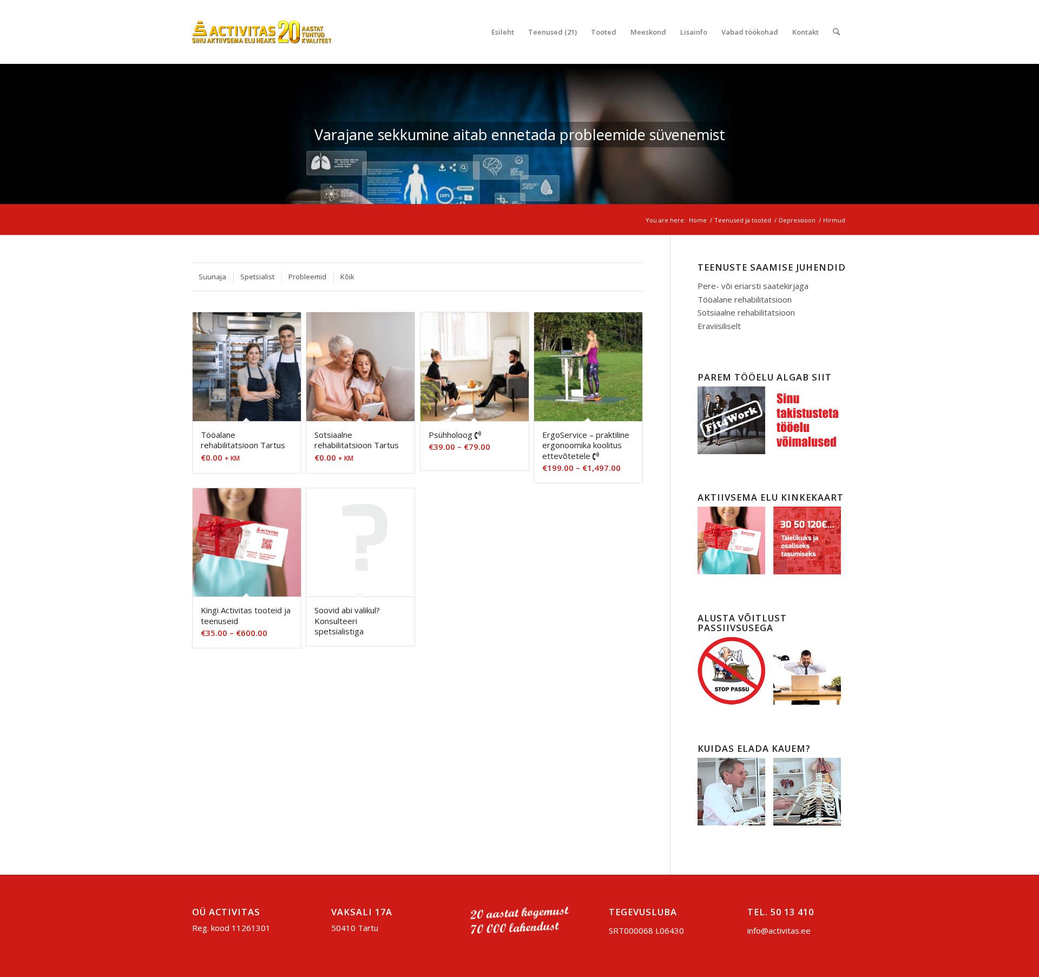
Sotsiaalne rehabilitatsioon (746, 312)
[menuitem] (502, 32)
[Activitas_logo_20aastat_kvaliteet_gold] (261, 32)
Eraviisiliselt (719, 325)
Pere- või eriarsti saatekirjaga (753, 285)
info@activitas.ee (779, 930)
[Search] (836, 32)
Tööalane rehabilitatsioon (745, 299)
